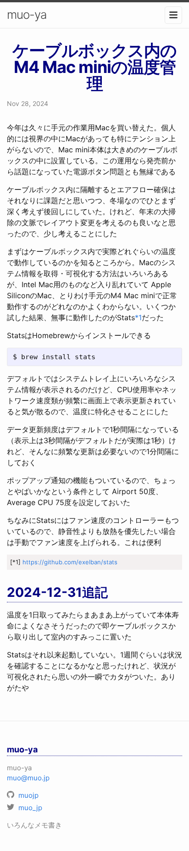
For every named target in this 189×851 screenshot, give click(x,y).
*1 (138, 317)
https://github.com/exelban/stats (69, 562)
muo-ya (26, 14)
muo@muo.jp (28, 777)
